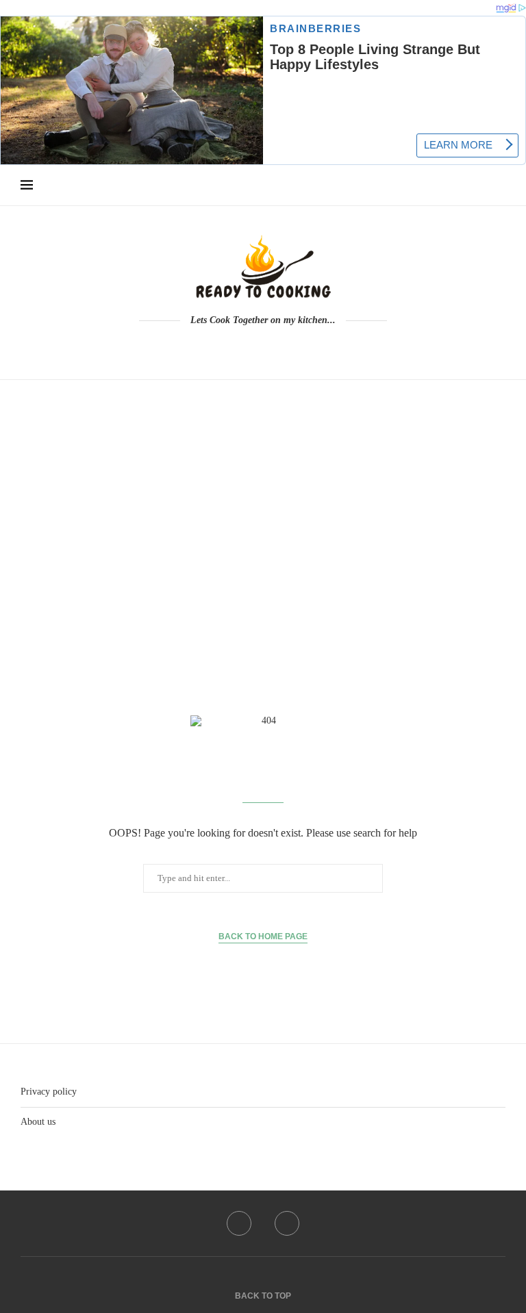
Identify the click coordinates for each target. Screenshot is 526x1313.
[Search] (498, 185)
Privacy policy (49, 1091)
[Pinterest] (273, 347)
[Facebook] (254, 347)
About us (38, 1122)
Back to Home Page (263, 936)
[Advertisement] (263, 517)
